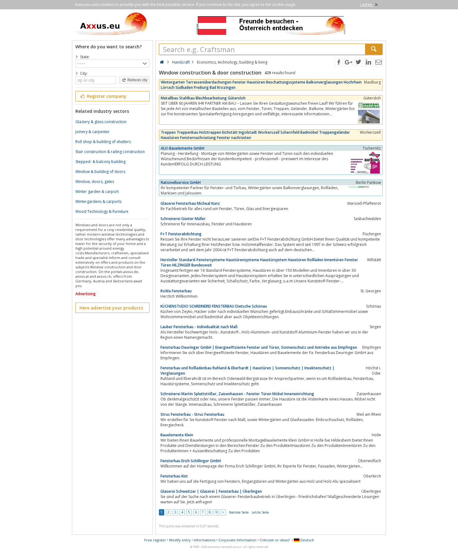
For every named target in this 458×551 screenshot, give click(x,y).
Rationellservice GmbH (181, 182)
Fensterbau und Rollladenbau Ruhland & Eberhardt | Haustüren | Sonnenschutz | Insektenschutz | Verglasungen (247, 370)
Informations (204, 540)
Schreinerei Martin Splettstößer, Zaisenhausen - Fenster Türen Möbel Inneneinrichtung (237, 393)
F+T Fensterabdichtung (181, 234)
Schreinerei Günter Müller (183, 218)
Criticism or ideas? (275, 540)
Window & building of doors (100, 171)
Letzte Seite (260, 512)
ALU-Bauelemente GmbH (182, 148)
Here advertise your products (111, 308)
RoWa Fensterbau (176, 291)
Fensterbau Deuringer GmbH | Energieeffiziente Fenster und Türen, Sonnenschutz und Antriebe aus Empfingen (258, 347)
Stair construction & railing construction (110, 151)
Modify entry (180, 540)
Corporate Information (237, 540)
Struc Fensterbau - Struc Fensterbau (192, 414)
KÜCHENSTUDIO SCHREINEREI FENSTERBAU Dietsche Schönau (213, 306)
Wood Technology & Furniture (101, 211)
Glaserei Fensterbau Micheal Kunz (190, 203)
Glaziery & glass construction (100, 121)
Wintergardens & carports (98, 201)
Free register (155, 540)
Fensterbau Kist (174, 476)
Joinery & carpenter (92, 131)
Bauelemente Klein (176, 435)
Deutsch (306, 540)
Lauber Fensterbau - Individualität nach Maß (199, 326)
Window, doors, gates (94, 181)
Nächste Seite (239, 512)
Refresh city (136, 80)
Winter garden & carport (97, 191)
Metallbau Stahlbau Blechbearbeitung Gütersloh (203, 98)
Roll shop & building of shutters (103, 141)
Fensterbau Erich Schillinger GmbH (190, 460)
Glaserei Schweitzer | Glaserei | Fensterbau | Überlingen (211, 491)
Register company (106, 96)
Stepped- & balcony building (100, 161)
